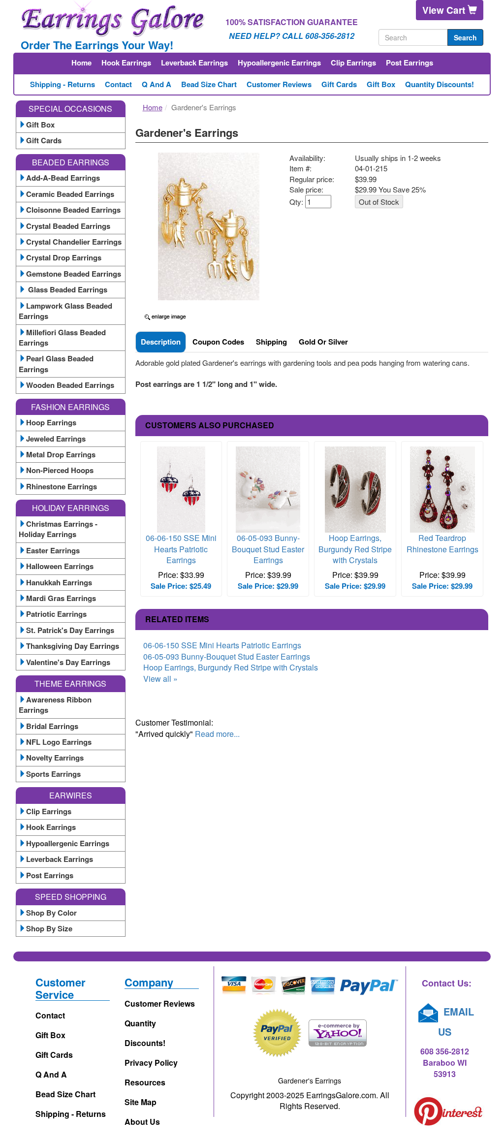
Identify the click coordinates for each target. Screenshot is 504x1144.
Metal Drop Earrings (60, 454)
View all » (160, 678)
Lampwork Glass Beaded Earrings (65, 310)
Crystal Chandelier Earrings (74, 241)
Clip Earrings (353, 62)
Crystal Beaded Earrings (68, 226)
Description (161, 341)
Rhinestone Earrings (61, 486)
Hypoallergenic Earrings (279, 62)
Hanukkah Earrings (59, 582)
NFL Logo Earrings (59, 741)
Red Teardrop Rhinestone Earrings (442, 543)
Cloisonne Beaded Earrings (73, 209)
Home (81, 62)
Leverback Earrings (194, 62)
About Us (142, 1121)
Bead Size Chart (209, 84)
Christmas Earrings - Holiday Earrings (58, 529)
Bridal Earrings (52, 726)
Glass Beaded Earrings (66, 289)
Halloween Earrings (60, 566)
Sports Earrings (53, 773)
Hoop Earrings (51, 422)
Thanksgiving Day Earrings (72, 645)
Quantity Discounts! (439, 84)
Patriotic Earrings (56, 613)
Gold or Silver (323, 341)
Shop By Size (49, 928)
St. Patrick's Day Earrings (70, 630)
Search (465, 37)
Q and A (156, 84)
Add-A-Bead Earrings (63, 177)
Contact (118, 84)
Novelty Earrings (55, 757)
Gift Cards (339, 84)
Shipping (271, 341)
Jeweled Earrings (56, 438)
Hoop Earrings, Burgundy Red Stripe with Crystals (355, 549)
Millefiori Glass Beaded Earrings (62, 337)
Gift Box (381, 84)
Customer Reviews (279, 84)
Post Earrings (409, 62)
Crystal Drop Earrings (63, 257)
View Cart (445, 10)
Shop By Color (51, 912)
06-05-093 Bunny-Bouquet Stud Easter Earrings (268, 549)
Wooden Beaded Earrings (70, 385)
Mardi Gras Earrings (61, 598)
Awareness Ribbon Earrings (55, 704)
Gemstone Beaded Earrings (73, 273)
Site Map (141, 1102)
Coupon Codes (218, 341)
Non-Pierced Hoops (60, 470)
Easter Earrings (53, 550)
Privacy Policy (151, 1062)
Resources (145, 1082)
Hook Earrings (126, 62)
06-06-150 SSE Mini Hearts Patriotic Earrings (181, 549)
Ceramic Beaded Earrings (70, 194)
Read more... (217, 733)
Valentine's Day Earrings (68, 662)
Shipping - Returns (62, 84)
